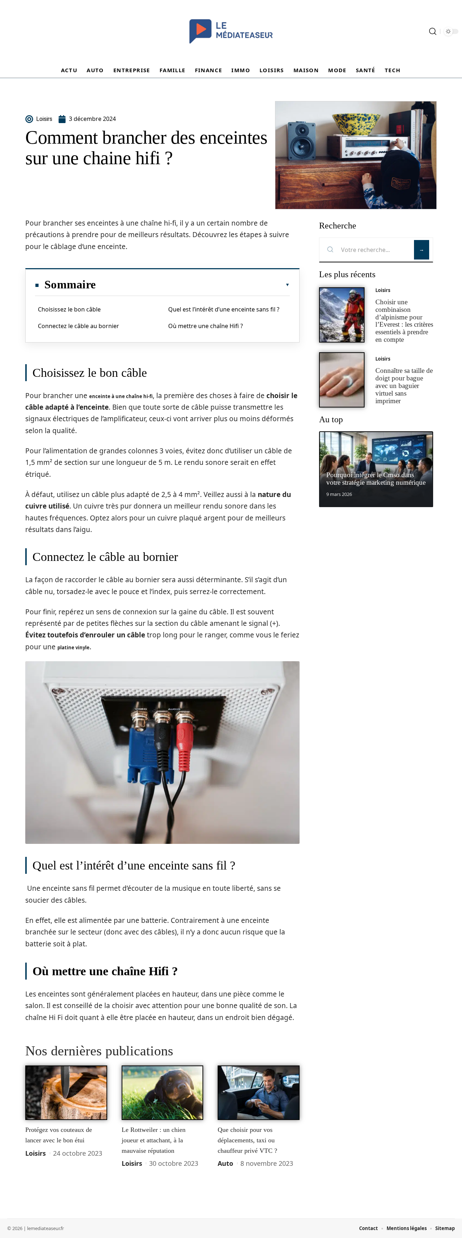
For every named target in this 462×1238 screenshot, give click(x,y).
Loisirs (35, 1153)
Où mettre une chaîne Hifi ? (205, 326)
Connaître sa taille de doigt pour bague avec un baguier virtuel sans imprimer (404, 385)
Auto (225, 1163)
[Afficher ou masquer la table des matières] (193, 284)
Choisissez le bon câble (69, 309)
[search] (432, 31)
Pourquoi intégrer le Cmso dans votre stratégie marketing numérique (376, 478)
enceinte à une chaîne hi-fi (121, 396)
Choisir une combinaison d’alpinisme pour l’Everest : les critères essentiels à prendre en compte (404, 320)
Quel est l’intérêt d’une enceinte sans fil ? (223, 309)
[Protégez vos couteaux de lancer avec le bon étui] (66, 1093)
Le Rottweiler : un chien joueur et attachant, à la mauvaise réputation (154, 1140)
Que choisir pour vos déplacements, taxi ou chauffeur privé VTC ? (247, 1140)
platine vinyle (73, 647)
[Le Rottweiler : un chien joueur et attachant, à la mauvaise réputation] (162, 1093)
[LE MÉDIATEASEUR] (231, 31)
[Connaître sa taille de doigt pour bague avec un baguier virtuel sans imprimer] (341, 380)
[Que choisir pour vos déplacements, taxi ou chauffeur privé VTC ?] (258, 1093)
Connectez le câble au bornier (78, 326)
